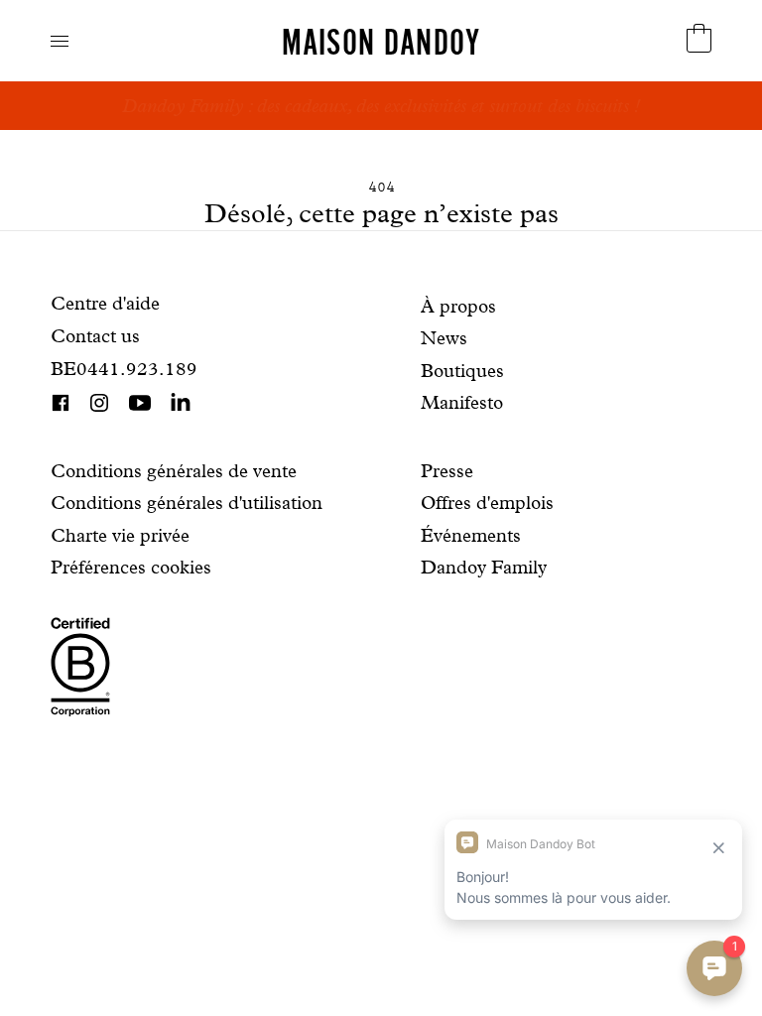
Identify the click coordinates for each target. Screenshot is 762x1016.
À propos (458, 306)
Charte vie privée (120, 535)
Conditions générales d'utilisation (186, 502)
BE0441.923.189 (124, 368)
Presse (447, 470)
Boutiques (462, 370)
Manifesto (462, 402)
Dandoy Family (484, 567)
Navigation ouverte (59, 41)
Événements (471, 535)
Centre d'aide (105, 303)
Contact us (95, 335)
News (444, 337)
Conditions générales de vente (174, 470)
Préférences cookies (131, 567)
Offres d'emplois (487, 502)
